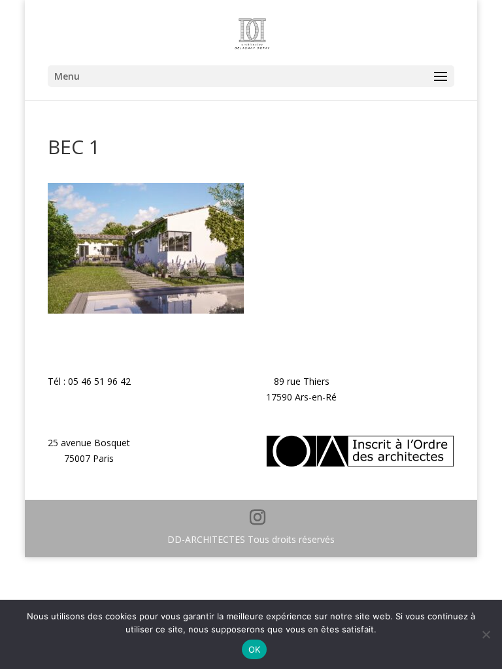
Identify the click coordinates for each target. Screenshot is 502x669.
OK (254, 649)
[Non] (485, 634)
